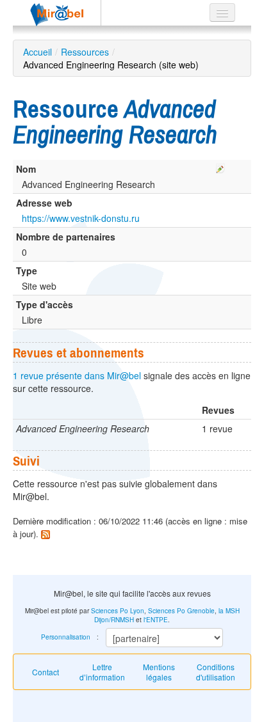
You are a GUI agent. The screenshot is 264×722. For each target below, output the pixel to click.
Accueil (37, 51)
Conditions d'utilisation (215, 671)
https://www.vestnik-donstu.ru (81, 218)
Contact (45, 671)
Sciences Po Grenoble (181, 610)
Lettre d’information (102, 671)
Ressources (85, 51)
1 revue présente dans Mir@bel (77, 375)
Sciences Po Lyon (117, 610)
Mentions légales (159, 671)
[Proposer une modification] (220, 166)
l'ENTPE (156, 619)
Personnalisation (65, 636)
